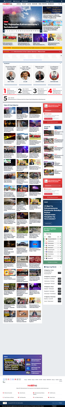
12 (24, 31)
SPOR (60, 379)
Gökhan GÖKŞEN (39, 81)
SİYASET (24, 3)
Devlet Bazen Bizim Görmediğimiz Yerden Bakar (11, 68)
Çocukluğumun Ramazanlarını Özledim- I (54, 68)
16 (31, 31)
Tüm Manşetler (22, 397)
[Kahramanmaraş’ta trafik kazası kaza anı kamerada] (28, 372)
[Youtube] (15, 379)
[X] (6, 379)
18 (35, 31)
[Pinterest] (8, 379)
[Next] (4, 381)
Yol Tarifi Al (56, 118)
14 (28, 31)
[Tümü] (60, 202)
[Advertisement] (22, 338)
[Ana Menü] (61, 4)
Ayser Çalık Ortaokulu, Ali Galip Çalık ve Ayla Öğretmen (25, 68)
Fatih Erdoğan (54, 81)
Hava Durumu (22, 392)
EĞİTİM (36, 379)
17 (33, 31)
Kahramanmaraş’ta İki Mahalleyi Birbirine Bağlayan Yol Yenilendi (26, 92)
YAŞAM (57, 379)
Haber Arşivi (52, 397)
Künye (25, 379)
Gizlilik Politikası (48, 406)
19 (37, 31)
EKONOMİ (34, 3)
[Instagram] (11, 379)
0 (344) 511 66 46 (49, 118)
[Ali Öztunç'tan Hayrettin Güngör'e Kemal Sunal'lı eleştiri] (28, 368)
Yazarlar (25, 1)
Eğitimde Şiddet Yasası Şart (39, 67)
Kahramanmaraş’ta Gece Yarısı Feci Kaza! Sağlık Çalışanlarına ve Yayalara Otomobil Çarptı (33, 47)
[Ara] (59, 4)
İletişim (33, 379)
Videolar (17, 1)
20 (39, 31)
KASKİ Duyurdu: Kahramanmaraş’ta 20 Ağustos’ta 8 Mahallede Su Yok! (11, 92)
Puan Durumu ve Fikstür (9, 397)
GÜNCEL (19, 3)
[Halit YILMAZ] (11, 75)
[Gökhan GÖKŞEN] (39, 75)
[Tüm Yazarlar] (60, 63)
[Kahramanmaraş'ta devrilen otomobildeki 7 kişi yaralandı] (28, 364)
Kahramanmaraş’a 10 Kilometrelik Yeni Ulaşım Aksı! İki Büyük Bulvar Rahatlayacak (26, 99)
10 (20, 31)
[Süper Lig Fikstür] (60, 267)
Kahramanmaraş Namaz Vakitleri (38, 393)
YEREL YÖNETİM (42, 3)
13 (26, 31)
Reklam (44, 379)
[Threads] (20, 379)
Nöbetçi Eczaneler (8, 392)
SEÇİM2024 (51, 3)
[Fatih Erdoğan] (54, 75)
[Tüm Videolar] (40, 356)
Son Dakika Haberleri (38, 397)
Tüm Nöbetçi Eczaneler (53, 122)
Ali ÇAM (25, 81)
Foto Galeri (8, 1)
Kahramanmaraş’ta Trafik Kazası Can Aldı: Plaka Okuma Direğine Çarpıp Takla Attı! (57, 92)
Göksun (53, 379)
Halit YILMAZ (11, 81)
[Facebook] (4, 379)
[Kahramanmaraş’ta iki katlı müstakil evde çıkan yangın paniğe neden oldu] (28, 360)
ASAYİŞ (29, 3)
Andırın (60, 381)
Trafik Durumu (52, 392)
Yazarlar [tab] (6, 63)
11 (22, 31)
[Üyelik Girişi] (61, 1)
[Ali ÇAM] (25, 75)
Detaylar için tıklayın (52, 262)
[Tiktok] (18, 379)
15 (29, 31)
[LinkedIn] (13, 379)
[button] (59, 52)
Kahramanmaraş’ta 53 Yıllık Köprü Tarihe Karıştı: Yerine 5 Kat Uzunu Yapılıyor (42, 92)
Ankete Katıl (48, 223)
